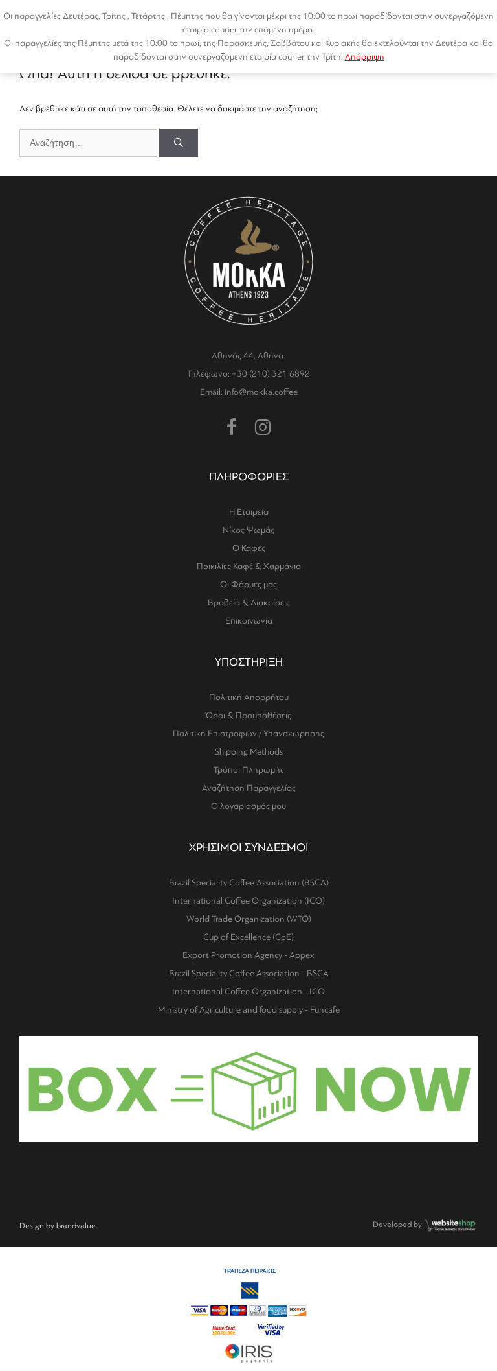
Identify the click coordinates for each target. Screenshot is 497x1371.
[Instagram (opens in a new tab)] (263, 428)
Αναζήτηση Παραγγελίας (249, 788)
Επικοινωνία (248, 621)
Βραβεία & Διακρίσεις (249, 602)
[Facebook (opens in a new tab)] (231, 428)
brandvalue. (76, 1225)
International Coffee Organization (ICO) (248, 901)
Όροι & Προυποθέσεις (248, 715)
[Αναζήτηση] (178, 143)
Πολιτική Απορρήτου (249, 697)
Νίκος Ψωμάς (248, 530)
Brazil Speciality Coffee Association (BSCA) (249, 882)
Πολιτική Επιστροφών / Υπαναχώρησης (248, 733)
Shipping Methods (249, 751)
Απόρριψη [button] (364, 57)
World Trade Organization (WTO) (248, 919)
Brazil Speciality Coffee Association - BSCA (249, 973)
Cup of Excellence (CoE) (248, 937)
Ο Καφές (248, 548)
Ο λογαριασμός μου (248, 806)
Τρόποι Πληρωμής (249, 770)
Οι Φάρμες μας (248, 584)
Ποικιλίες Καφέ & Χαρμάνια (249, 566)
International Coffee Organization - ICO (248, 991)
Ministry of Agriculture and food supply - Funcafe (249, 1009)
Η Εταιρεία (249, 512)
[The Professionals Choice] (450, 1229)
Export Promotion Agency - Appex (248, 955)
